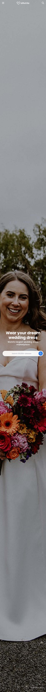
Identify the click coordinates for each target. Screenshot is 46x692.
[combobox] (23, 353)
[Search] (43, 3)
